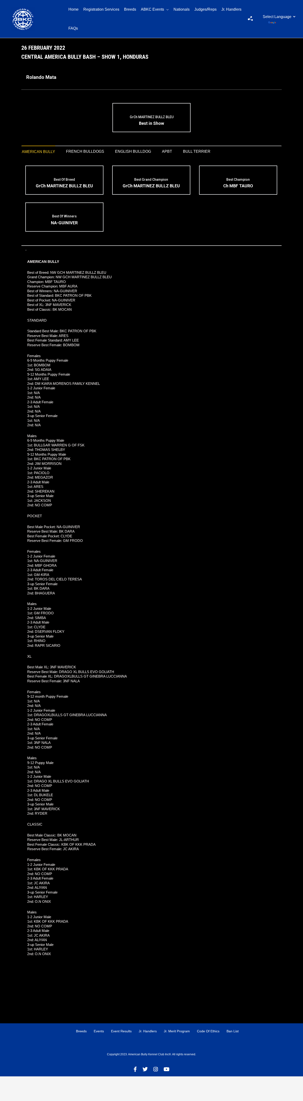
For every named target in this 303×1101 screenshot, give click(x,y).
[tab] (38, 152)
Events (99, 1031)
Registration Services (101, 9)
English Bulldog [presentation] (133, 151)
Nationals (182, 9)
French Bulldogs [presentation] (85, 151)
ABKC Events (152, 9)
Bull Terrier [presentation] (196, 151)
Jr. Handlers (231, 9)
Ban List (233, 1031)
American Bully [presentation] (38, 152)
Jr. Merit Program (177, 1031)
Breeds (130, 9)
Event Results (121, 1031)
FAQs (73, 28)
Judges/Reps (205, 9)
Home (73, 9)
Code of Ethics (208, 1031)
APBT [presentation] (167, 151)
